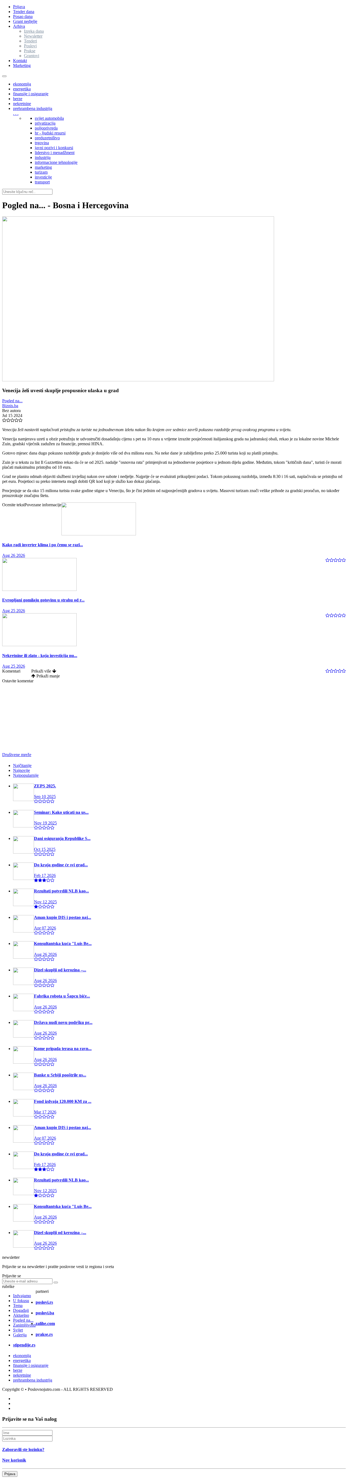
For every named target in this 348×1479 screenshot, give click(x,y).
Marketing (22, 65)
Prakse (29, 50)
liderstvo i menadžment (54, 152)
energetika (22, 89)
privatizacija (45, 123)
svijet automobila (49, 118)
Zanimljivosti (24, 1325)
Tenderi (30, 41)
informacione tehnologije (56, 162)
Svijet (18, 1330)
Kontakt (20, 60)
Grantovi (31, 55)
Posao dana (23, 16)
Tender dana (23, 11)
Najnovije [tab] (21, 770)
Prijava (19, 6)
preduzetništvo (47, 138)
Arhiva (19, 26)
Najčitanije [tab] (22, 765)
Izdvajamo (22, 1295)
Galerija (20, 1335)
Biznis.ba (10, 405)
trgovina (42, 142)
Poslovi (30, 46)
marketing (43, 167)
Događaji (21, 1310)
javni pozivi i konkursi (54, 147)
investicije (43, 177)
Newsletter (33, 36)
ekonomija (22, 84)
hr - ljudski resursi (50, 133)
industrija (43, 157)
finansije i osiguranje (30, 93)
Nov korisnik (14, 1460)
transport (42, 182)
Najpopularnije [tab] (26, 775)
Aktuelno (21, 1315)
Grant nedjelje (25, 21)
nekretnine (22, 103)
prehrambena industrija (32, 108)
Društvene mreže (16, 754)
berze (17, 98)
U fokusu (21, 1300)
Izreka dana (34, 31)
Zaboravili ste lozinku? (23, 1449)
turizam (41, 172)
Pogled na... (12, 400)
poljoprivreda (46, 128)
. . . (15, 113)
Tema (18, 1305)
